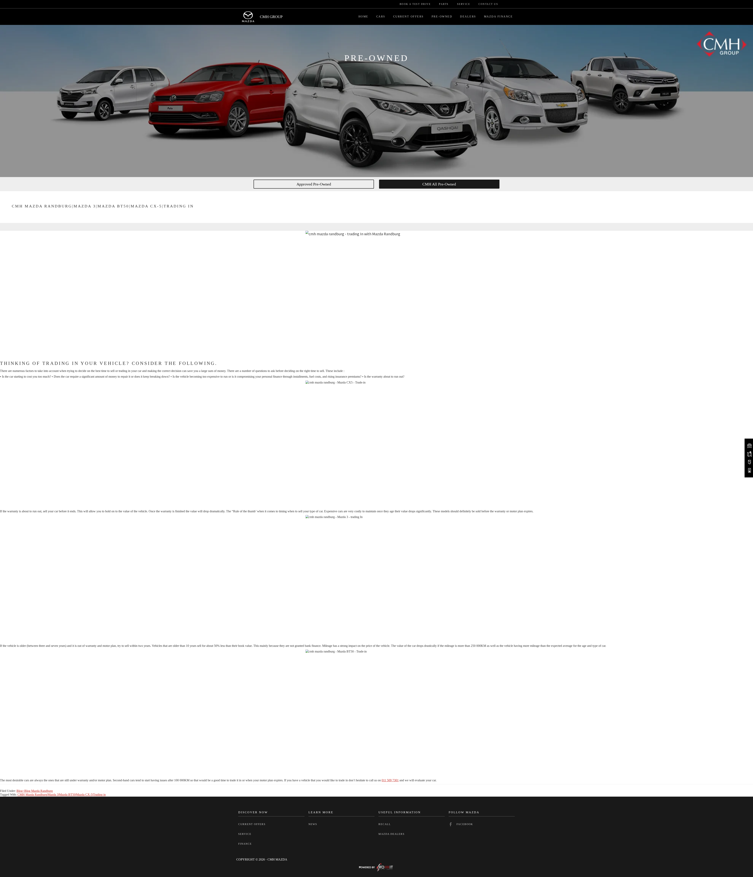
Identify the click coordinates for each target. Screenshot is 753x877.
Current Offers (408, 16)
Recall (384, 824)
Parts (444, 4)
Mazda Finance (498, 16)
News (312, 824)
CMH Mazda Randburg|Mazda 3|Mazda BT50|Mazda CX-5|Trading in (61, 794)
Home (363, 16)
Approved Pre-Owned (313, 184)
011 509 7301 (390, 780)
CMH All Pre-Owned (439, 184)
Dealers (468, 16)
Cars (380, 16)
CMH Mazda (248, 17)
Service (463, 4)
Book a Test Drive (415, 4)
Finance (245, 843)
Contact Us (488, 4)
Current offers (252, 824)
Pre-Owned (442, 16)
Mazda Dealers (391, 833)
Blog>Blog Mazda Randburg (34, 790)
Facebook (465, 824)
